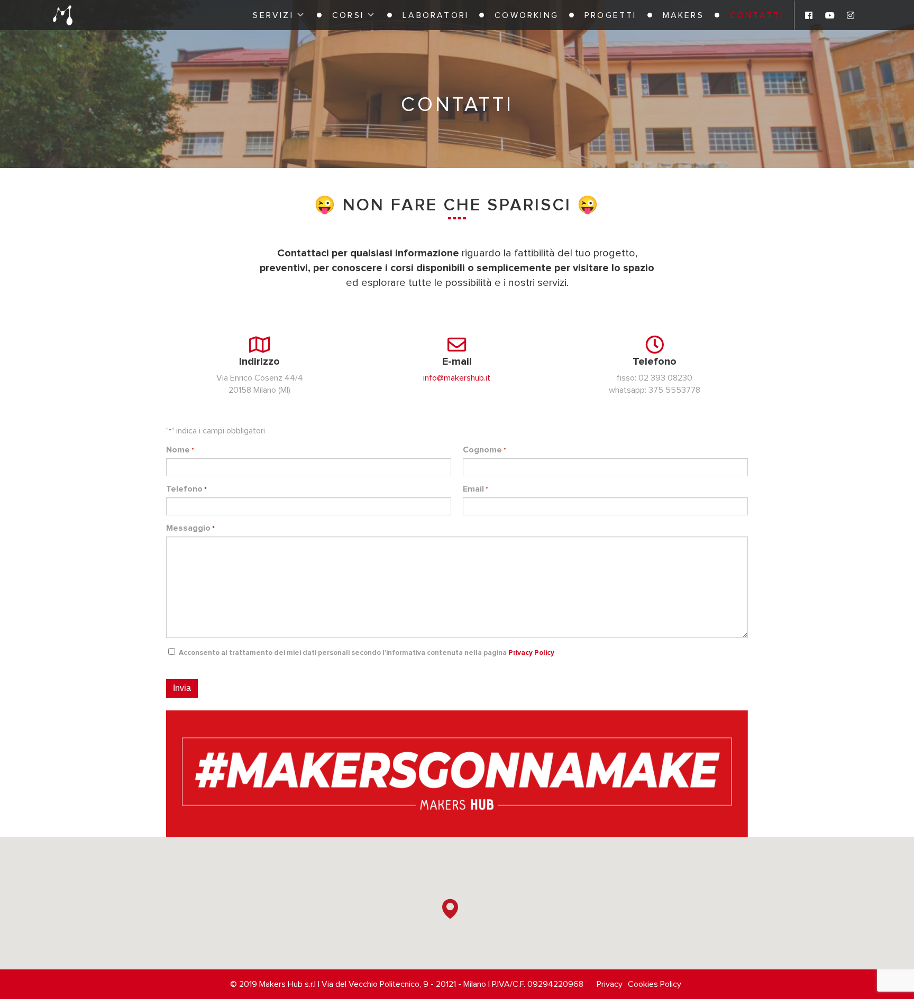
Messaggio (190, 528)
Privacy (610, 984)
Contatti (757, 15)
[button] (450, 909)
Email (475, 489)
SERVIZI (273, 15)
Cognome (484, 450)
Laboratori (436, 15)
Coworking (527, 15)
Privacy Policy (531, 652)
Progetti (610, 15)
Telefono (186, 489)
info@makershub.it (456, 378)
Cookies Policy (654, 984)
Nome (180, 450)
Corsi (348, 15)
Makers (683, 15)
